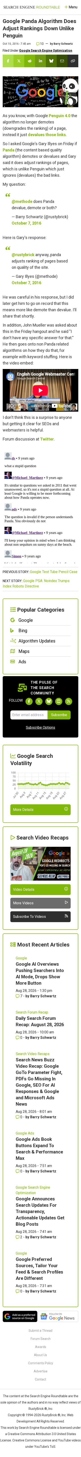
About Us (40, 1355)
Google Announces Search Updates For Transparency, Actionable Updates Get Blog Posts (40, 1211)
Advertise (40, 1371)
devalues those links (47, 134)
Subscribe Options (40, 727)
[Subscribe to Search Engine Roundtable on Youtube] (58, 701)
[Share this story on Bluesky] (51, 61)
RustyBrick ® (51, 1415)
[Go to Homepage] (32, 7)
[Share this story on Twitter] (19, 61)
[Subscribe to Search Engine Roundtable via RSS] (68, 701)
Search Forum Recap (32, 1012)
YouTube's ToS (44, 1446)
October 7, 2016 (26, 223)
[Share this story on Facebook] (8, 61)
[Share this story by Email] (62, 61)
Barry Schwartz (63, 43)
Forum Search (41, 1339)
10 (41, 44)
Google (21, 958)
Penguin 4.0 (59, 115)
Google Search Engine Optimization (45, 50)
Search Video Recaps (33, 1054)
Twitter (47, 439)
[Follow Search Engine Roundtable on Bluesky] (48, 701)
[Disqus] (40, 506)
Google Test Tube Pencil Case (53, 572)
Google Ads (25, 1133)
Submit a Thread (40, 1330)
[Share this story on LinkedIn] (40, 61)
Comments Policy (40, 1363)
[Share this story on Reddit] (29, 61)
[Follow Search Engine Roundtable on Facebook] (29, 701)
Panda (8, 150)
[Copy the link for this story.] (73, 61)
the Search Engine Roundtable (46, 1396)
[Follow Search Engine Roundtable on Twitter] (39, 701)
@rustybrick (23, 254)
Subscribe (59, 715)
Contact (40, 1379)
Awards (40, 1347)
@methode (22, 201)
